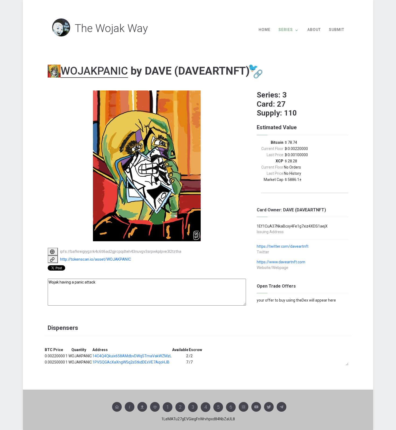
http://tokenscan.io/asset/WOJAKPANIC (95, 259)
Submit (336, 29)
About (314, 29)
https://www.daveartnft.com (281, 262)
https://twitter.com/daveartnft (282, 246)
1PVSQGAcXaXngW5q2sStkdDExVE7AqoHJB (130, 362)
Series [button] (286, 29)
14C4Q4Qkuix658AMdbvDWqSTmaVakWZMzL (132, 356)
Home (264, 29)
